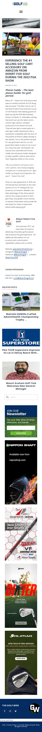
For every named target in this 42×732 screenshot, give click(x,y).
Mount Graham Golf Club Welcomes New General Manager (21, 385)
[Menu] (21, 12)
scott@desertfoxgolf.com (24, 278)
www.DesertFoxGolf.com (22, 249)
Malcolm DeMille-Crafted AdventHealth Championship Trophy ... (21, 316)
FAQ (3, 725)
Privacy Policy (11, 725)
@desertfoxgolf (21, 252)
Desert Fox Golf (11, 257)
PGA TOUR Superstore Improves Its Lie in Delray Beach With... (21, 351)
